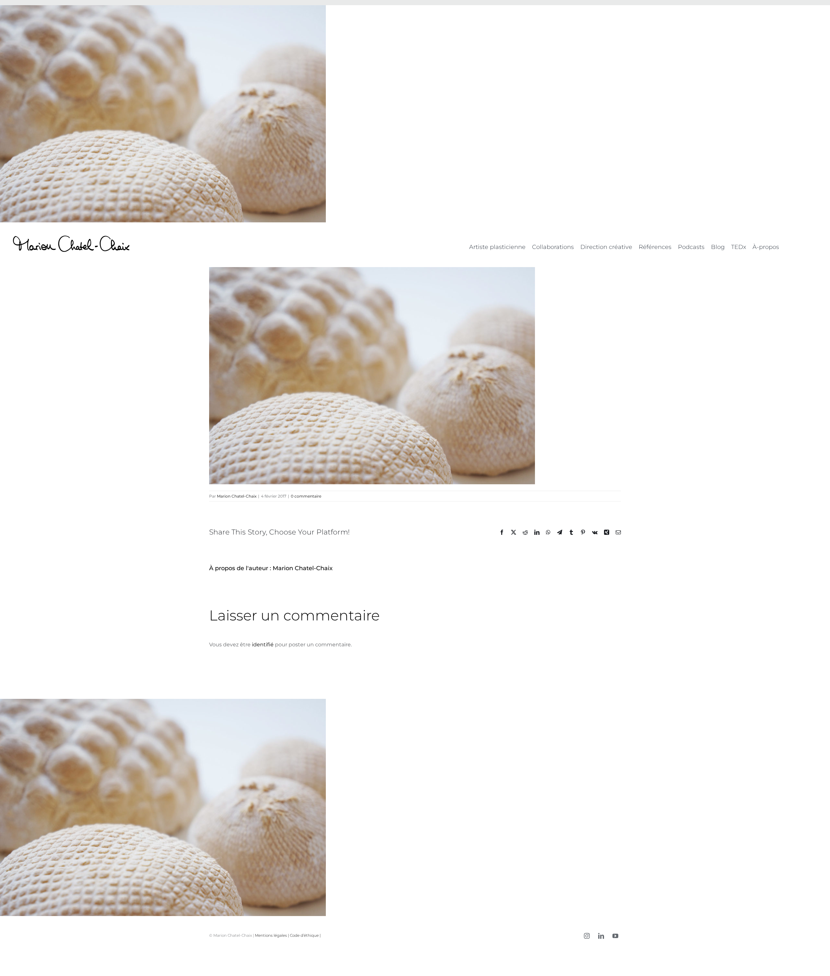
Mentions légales (271, 935)
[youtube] (615, 935)
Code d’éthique (304, 935)
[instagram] (586, 935)
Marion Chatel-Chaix (236, 496)
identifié (263, 644)
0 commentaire (306, 496)
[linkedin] (601, 935)
